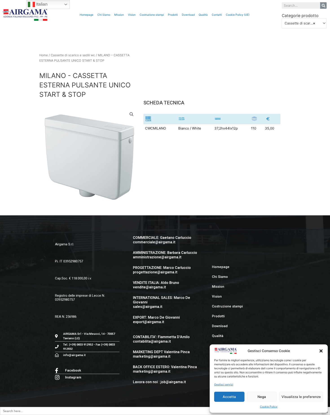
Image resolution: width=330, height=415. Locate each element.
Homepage (86, 14)
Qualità (203, 14)
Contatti (217, 14)
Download (188, 14)
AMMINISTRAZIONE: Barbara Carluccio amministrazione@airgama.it (165, 255)
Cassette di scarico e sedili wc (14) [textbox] (302, 23)
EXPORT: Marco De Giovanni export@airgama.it (156, 319)
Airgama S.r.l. (64, 244)
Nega (261, 397)
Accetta (229, 397)
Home (43, 55)
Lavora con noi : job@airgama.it (159, 382)
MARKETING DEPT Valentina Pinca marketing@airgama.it (161, 354)
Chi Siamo (103, 14)
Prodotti (173, 14)
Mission (119, 14)
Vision (132, 14)
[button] (321, 351)
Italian (41, 4)
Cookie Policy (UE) (237, 14)
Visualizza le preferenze (301, 397)
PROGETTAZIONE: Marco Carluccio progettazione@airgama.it (162, 270)
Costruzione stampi (152, 14)
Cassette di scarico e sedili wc (73, 55)
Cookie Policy (268, 406)
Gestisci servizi (223, 384)
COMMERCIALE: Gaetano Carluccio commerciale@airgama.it (162, 240)
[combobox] (304, 23)
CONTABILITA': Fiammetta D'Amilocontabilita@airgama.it (161, 339)
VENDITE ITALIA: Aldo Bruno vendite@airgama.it (156, 285)
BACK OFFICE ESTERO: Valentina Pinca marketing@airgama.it (165, 369)
